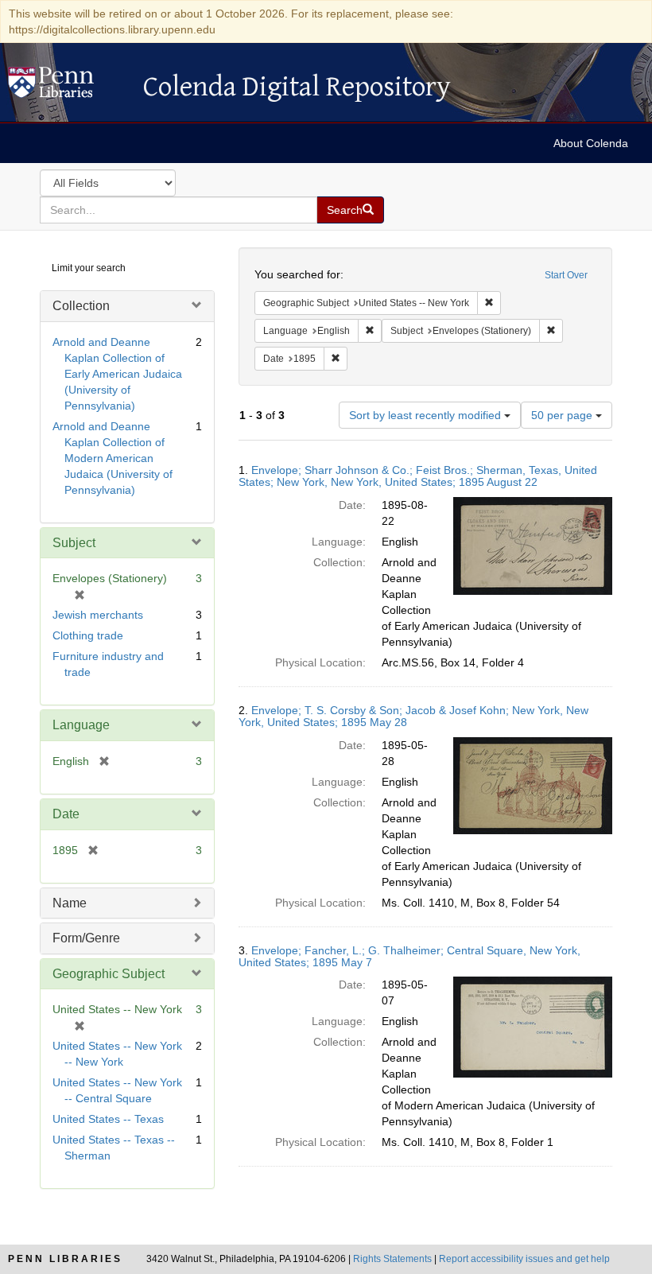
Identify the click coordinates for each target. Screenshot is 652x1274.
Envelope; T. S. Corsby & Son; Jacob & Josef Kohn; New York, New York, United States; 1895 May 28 (413, 716)
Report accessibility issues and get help (524, 1258)
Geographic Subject (108, 974)
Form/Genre (86, 938)
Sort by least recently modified (426, 415)
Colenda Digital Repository (67, 87)
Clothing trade (87, 635)
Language (81, 725)
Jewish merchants (97, 614)
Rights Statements (392, 1258)
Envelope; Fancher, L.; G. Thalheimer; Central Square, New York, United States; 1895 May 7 (409, 956)
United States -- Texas (108, 1119)
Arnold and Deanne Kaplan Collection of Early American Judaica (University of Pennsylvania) (117, 374)
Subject (73, 543)
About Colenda (590, 143)
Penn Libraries (65, 1258)
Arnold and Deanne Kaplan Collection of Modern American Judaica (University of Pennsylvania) (112, 458)
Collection (81, 306)
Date (66, 814)
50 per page (563, 415)
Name (69, 903)
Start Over (566, 275)
